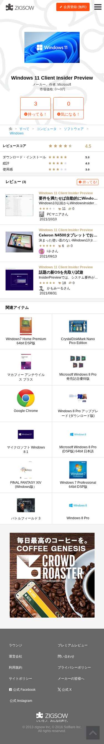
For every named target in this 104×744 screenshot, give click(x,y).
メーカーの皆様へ (71, 679)
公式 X (66, 690)
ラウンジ (15, 645)
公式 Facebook (23, 690)
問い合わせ (66, 656)
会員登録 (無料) (75, 7)
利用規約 (15, 667)
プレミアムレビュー (73, 645)
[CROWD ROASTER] (52, 575)
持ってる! (89, 182)
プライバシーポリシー (74, 667)
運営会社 (15, 656)
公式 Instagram (20, 701)
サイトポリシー (20, 679)
